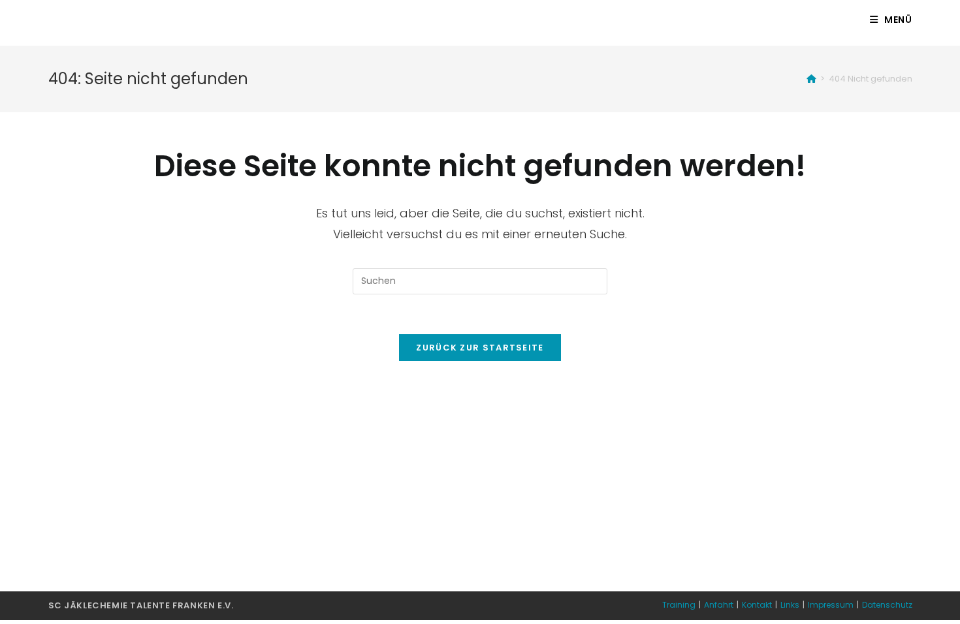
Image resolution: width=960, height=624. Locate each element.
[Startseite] (811, 78)
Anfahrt (718, 604)
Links (789, 604)
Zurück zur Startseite (479, 347)
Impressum (831, 604)
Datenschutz (887, 604)
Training (679, 604)
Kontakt (757, 604)
